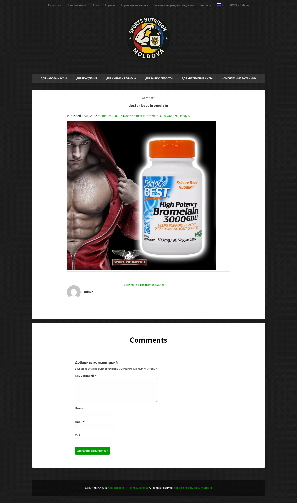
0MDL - (239, 5)
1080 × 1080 (110, 116)
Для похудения (86, 78)
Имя (79, 408)
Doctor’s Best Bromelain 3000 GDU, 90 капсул (156, 116)
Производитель (76, 5)
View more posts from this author (145, 284)
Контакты (206, 5)
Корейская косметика (134, 5)
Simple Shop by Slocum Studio (193, 487)
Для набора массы (54, 78)
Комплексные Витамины (239, 78)
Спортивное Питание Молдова (128, 487)
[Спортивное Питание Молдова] (148, 59)
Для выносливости (159, 78)
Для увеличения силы (197, 78)
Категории (54, 5)
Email (80, 422)
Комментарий (85, 375)
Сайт (78, 435)
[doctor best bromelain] (141, 269)
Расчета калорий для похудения (173, 5)
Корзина (110, 5)
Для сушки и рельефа (121, 78)
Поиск (96, 5)
